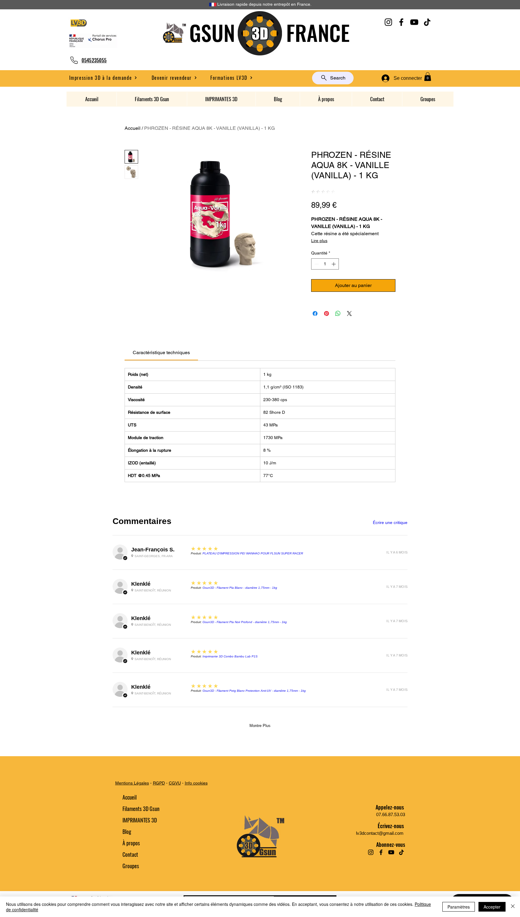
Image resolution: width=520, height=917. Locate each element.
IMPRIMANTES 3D (139, 820)
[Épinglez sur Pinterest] (326, 313)
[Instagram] (388, 22)
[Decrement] (316, 264)
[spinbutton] (325, 264)
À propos (131, 843)
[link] (161, 352)
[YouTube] (414, 22)
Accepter (492, 907)
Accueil (133, 128)
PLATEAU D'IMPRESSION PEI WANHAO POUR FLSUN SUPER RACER (253, 553)
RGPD (159, 783)
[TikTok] (427, 22)
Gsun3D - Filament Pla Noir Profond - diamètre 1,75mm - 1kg (245, 622)
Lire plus (319, 240)
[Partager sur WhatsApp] (338, 313)
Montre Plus (260, 725)
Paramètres (458, 907)
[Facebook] (401, 22)
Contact (130, 854)
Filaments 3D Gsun (140, 809)
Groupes (130, 866)
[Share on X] (349, 313)
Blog (126, 831)
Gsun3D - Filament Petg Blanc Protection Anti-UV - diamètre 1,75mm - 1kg (254, 690)
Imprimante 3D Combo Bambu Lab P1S (230, 656)
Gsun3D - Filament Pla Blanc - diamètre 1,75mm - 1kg (240, 587)
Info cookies (196, 783)
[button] (174, 77)
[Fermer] (512, 906)
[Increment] (334, 264)
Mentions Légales (132, 783)
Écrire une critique (390, 522)
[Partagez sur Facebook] (315, 313)
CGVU (175, 783)
